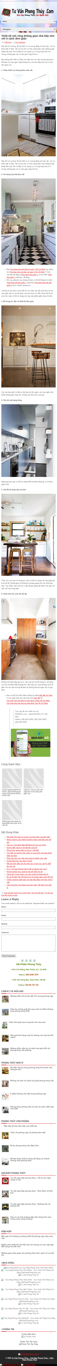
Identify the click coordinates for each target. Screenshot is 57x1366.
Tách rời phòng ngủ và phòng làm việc (28, 1132)
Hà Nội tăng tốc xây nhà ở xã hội (19, 861)
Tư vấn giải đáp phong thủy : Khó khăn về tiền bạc (31, 1192)
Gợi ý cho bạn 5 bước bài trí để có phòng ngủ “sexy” (27, 869)
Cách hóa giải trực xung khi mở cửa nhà (27, 1022)
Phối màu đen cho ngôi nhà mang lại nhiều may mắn (27, 858)
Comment (5, 932)
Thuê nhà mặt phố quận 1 (16, 283)
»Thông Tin (7, 1329)
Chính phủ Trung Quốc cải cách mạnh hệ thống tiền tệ (27, 874)
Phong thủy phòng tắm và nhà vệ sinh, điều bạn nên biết (32, 1108)
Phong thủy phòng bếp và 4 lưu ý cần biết (23, 850)
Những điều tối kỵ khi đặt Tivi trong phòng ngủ (31, 996)
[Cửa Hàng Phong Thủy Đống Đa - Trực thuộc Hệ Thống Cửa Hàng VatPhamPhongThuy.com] (28, 1321)
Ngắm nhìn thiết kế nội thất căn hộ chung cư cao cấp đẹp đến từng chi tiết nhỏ (27, 1246)
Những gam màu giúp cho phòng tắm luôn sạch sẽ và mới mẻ (27, 1254)
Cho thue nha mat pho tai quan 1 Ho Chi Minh (27, 272)
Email (4, 915)
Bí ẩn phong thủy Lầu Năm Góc (24, 1145)
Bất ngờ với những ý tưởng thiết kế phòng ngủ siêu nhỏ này (27, 1237)
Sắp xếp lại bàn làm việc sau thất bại (20, 1126)
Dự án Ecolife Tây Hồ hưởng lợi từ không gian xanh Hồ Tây (30, 877)
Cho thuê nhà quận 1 (30, 275)
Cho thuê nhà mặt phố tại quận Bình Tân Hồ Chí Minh (27, 703)
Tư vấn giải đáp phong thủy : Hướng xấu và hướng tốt (30, 1205)
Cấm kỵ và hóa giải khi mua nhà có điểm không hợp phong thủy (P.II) (31, 1010)
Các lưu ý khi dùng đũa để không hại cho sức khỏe (26, 845)
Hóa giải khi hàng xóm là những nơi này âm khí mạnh (31, 1036)
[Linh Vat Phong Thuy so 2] (28, 1344)
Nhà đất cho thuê (45, 695)
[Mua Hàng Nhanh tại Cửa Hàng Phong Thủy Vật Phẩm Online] (28, 1268)
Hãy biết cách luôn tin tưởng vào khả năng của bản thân (28, 837)
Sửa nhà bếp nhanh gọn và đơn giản (17, 893)
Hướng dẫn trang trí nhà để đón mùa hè (22, 848)
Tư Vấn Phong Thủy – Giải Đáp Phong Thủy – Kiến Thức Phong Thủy (33, 1359)
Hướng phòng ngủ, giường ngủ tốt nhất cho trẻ (25, 872)
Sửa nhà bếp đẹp (37, 893)
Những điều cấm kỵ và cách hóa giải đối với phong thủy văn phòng (30, 1049)
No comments (20, 42)
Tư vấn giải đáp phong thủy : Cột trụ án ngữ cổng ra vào (30, 1179)
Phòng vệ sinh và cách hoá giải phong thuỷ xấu (32, 1081)
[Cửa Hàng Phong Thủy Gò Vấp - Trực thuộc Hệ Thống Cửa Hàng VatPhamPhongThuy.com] (28, 1311)
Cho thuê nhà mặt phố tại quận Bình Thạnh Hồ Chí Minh (28, 701)
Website (4, 924)
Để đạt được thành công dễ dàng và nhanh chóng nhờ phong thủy (30, 1160)
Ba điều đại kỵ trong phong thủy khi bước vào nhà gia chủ (31, 1068)
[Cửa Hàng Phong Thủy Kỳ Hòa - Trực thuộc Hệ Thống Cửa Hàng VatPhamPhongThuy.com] (28, 1301)
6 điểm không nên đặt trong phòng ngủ (28, 1094)
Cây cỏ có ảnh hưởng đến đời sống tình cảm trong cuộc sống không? (30, 1218)
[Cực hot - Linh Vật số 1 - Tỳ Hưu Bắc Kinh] (28, 1337)
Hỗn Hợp (8, 42)
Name (4, 907)
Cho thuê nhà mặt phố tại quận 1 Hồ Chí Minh (27, 269)
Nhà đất (37, 698)
